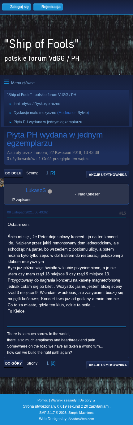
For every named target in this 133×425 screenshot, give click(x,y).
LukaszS (36, 190)
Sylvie (83, 113)
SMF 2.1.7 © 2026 (52, 412)
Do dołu (13, 173)
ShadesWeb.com (81, 419)
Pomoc (42, 400)
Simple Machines (81, 412)
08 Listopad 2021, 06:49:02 (27, 212)
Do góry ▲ (87, 400)
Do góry (13, 363)
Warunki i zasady (64, 400)
